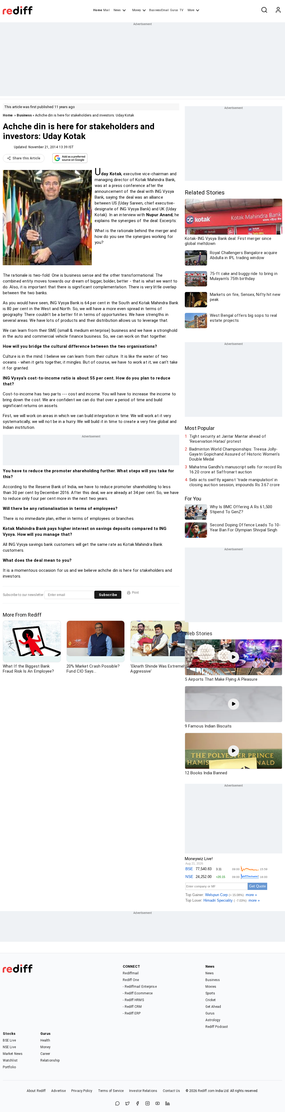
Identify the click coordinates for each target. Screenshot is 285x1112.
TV (181, 10)
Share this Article (26, 158)
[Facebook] (137, 1103)
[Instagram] (147, 1103)
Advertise (58, 1091)
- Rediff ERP (132, 1013)
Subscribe (108, 595)
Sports (210, 993)
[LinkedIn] (167, 1103)
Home (97, 10)
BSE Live (9, 1040)
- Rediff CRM (132, 1007)
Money (136, 10)
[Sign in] (278, 10)
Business (24, 115)
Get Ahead (213, 1007)
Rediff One (131, 980)
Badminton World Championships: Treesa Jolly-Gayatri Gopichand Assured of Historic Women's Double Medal (234, 454)
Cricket (210, 1000)
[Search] (264, 10)
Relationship (50, 1060)
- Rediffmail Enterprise (139, 987)
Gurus (174, 10)
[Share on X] (127, 1103)
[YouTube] (157, 1103)
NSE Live (9, 1047)
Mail (106, 10)
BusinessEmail (159, 10)
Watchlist (10, 1060)
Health (45, 1040)
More (191, 10)
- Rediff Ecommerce (138, 993)
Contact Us (171, 1091)
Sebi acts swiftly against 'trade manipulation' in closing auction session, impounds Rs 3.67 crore (234, 482)
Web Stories (198, 633)
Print (135, 593)
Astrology (212, 1020)
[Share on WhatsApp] (117, 1103)
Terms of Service (111, 1091)
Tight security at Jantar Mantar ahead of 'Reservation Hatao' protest (227, 439)
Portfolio (9, 1067)
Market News (13, 1054)
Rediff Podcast (216, 1027)
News (117, 10)
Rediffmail (131, 973)
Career (45, 1054)
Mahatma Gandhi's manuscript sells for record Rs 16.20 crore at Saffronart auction (235, 469)
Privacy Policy (81, 1091)
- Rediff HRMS (133, 1000)
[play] (233, 657)
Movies (211, 987)
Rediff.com (206, 1091)
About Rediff (36, 1091)
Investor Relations (143, 1091)
